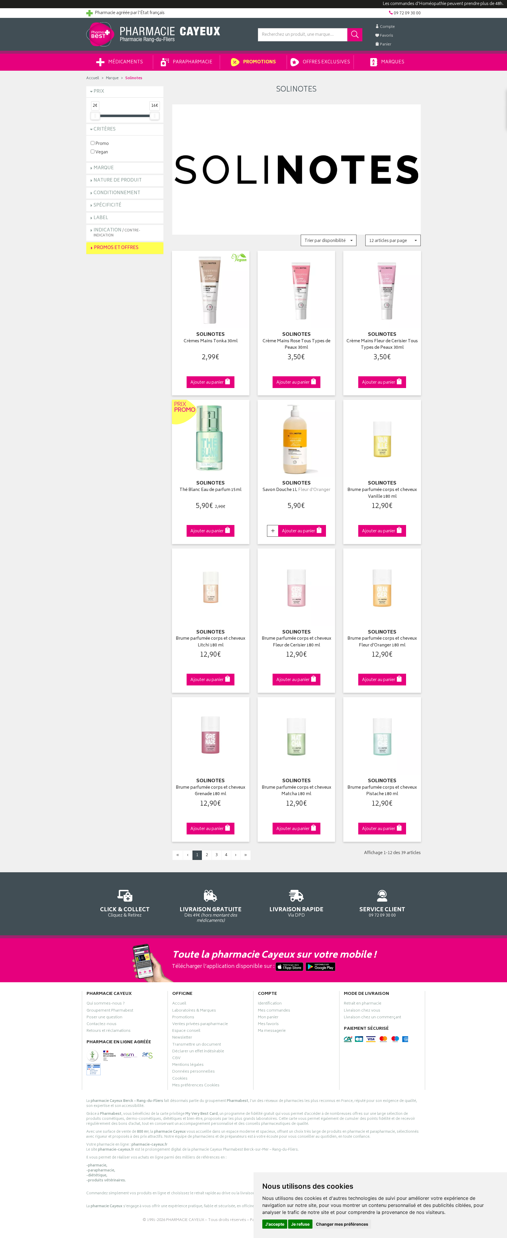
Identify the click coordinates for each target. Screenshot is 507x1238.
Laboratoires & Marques (194, 1011)
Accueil (92, 78)
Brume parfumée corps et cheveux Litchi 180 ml (210, 642)
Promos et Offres (116, 248)
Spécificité (107, 205)
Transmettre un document (196, 1045)
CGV (176, 1059)
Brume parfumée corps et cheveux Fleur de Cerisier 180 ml (296, 642)
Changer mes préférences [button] (342, 1224)
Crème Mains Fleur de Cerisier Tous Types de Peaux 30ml (382, 344)
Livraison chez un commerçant (372, 1018)
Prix (99, 92)
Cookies (179, 1079)
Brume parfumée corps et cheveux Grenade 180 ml (210, 791)
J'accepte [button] (274, 1224)
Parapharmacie (192, 62)
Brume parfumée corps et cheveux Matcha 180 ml (296, 791)
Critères (105, 129)
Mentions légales (188, 1065)
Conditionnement (117, 193)
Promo (101, 143)
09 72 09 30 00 (382, 911)
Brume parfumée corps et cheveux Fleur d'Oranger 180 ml (382, 642)
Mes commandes (274, 1011)
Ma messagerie (272, 1031)
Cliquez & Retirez (125, 911)
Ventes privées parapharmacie (200, 1025)
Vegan (101, 152)
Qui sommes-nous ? (106, 1004)
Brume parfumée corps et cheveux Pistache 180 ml (382, 791)
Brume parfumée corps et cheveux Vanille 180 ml (382, 493)
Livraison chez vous (362, 1011)
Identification (270, 1004)
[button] (328, 240)
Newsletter (182, 1038)
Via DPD (296, 911)
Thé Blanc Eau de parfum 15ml (210, 490)
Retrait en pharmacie (362, 1004)
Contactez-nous (101, 1025)
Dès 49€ (210, 914)
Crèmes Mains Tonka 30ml (211, 341)
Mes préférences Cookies (195, 1086)
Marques (392, 62)
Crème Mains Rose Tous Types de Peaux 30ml (296, 344)
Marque (112, 78)
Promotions (259, 62)
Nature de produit (118, 180)
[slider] (95, 116)
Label (101, 218)
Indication (117, 232)
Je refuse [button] (300, 1224)
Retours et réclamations (109, 1031)
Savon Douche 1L (296, 490)
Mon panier (268, 1018)
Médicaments (125, 62)
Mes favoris (268, 1025)
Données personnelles (193, 1072)
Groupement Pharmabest (110, 1011)
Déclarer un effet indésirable (198, 1052)
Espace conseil (186, 1031)
